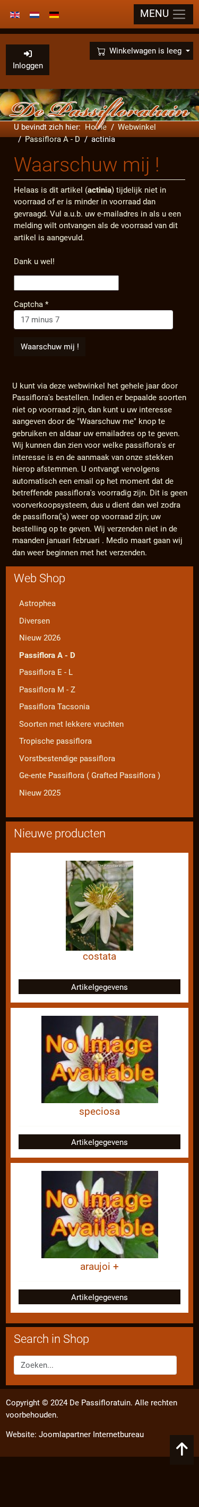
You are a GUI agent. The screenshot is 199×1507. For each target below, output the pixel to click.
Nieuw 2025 (39, 793)
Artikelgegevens (99, 987)
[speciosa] (99, 1058)
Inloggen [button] (28, 65)
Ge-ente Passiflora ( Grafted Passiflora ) (89, 775)
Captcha (31, 304)
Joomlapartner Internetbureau (91, 1434)
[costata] (99, 905)
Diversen (34, 621)
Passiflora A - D (47, 655)
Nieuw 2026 (39, 638)
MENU (155, 14)
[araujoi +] (99, 1214)
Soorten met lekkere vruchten (71, 724)
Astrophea (37, 603)
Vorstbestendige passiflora (67, 758)
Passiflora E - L (46, 672)
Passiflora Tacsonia (54, 706)
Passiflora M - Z (47, 689)
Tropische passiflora (55, 741)
